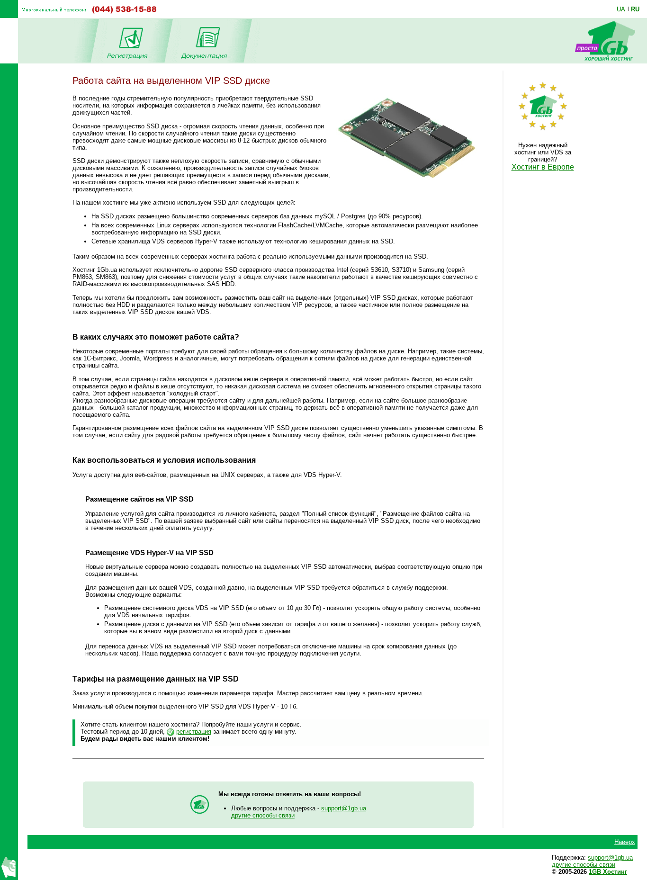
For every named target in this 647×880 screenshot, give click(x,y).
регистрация (193, 731)
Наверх (624, 841)
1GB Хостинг (608, 871)
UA (621, 9)
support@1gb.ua (343, 808)
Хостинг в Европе (543, 167)
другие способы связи (263, 815)
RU (635, 9)
